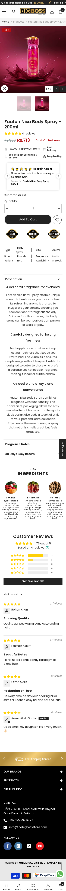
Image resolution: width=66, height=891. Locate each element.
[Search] (14, 11)
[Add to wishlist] (57, 219)
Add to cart (28, 219)
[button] (56, 89)
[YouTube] (40, 846)
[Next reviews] (58, 176)
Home (5, 21)
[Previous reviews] (7, 176)
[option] (33, 59)
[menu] (4, 11)
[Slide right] (62, 759)
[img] (12, 604)
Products (18, 21)
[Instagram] (18, 846)
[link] (33, 759)
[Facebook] (8, 846)
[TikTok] (29, 846)
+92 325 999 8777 (21, 820)
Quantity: (11, 201)
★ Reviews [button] (63, 449)
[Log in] (52, 12)
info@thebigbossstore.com (28, 827)
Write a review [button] (33, 581)
